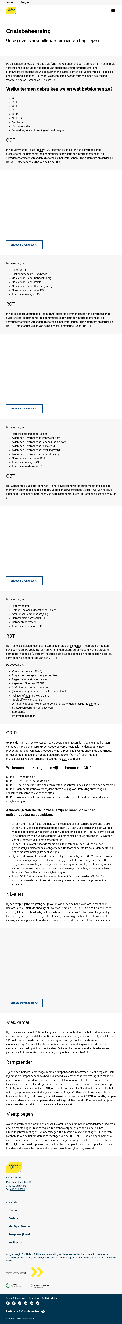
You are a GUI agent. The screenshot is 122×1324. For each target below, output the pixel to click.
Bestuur (13, 1218)
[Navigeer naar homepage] (11, 10)
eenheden (12, 1048)
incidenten (91, 703)
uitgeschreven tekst (22, 244)
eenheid (30, 695)
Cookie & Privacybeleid (16, 1298)
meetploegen (57, 130)
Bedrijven (25, 2)
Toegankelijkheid (19, 1234)
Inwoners (10, 2)
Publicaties (15, 1242)
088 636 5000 (17, 1189)
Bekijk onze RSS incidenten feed (23, 1311)
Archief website (49, 1298)
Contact (14, 1210)
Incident (40, 149)
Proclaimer (34, 1298)
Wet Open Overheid (20, 1226)
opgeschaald (79, 876)
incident (75, 645)
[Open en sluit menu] (113, 10)
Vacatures (15, 1202)
